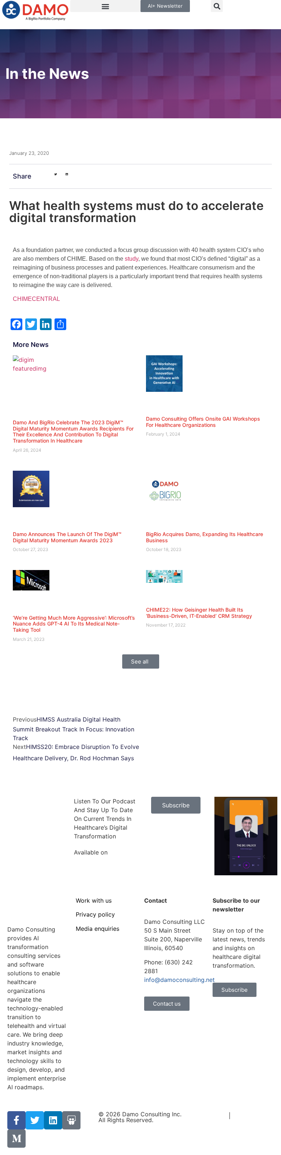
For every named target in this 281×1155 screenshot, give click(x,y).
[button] (105, 6)
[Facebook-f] (16, 1120)
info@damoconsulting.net (179, 979)
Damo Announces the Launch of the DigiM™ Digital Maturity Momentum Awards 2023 (67, 537)
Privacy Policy (251, 1115)
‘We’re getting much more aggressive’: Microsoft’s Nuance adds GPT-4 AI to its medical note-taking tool (74, 624)
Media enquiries (97, 928)
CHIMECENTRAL (36, 299)
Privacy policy (95, 914)
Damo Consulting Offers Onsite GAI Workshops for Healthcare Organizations (203, 422)
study (131, 259)
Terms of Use (208, 1115)
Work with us (94, 900)
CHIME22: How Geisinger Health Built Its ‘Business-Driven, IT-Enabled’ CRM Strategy (199, 613)
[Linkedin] (53, 1120)
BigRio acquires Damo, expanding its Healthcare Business (204, 537)
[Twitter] (35, 1120)
